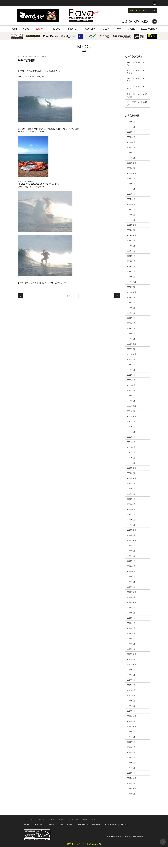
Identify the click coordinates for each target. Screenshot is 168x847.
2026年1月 (131, 158)
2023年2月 (131, 334)
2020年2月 (131, 520)
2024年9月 (131, 240)
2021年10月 (131, 416)
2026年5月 (131, 137)
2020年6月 (131, 499)
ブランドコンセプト (39, 824)
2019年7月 (131, 556)
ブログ (78, 819)
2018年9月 (131, 607)
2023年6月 (131, 313)
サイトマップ (124, 824)
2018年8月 (131, 613)
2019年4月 (131, 571)
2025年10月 (131, 173)
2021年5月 (131, 442)
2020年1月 (131, 525)
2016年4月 (131, 757)
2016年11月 (131, 721)
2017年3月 (131, 701)
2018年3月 (131, 639)
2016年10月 (131, 726)
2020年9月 (131, 483)
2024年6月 (131, 251)
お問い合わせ (96, 824)
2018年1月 (131, 649)
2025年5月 (131, 199)
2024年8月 (131, 246)
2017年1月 (131, 711)
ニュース (33, 819)
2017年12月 (131, 654)
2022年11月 (131, 349)
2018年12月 (131, 592)
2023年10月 (131, 292)
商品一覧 (41, 819)
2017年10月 (131, 664)
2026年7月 (131, 127)
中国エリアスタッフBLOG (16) (137, 79)
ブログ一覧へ (69, 296)
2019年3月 (131, 577)
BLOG (115, 26)
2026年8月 (131, 122)
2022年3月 (131, 390)
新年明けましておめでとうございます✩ (117, 295)
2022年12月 (131, 344)
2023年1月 (131, 339)
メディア (70, 819)
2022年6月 (131, 375)
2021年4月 (131, 447)
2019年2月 (131, 582)
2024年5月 (131, 256)
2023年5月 (131, 318)
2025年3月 (131, 209)
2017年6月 (131, 685)
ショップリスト (51, 819)
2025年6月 (131, 194)
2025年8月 (131, 184)
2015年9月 (131, 794)
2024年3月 (131, 266)
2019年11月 (131, 535)
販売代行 (93, 819)
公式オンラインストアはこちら (142, 10)
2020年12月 (131, 468)
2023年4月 (131, 323)
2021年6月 (131, 437)
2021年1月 (131, 463)
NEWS (22, 26)
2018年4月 (131, 633)
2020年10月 (131, 478)
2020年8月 (131, 489)
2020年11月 (131, 473)
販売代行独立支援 (83, 824)
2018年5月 (131, 628)
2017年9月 (131, 670)
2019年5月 (131, 566)
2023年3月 (131, 328)
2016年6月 (131, 747)
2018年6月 (131, 623)
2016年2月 (131, 768)
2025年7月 (131, 189)
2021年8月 (131, 427)
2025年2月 (131, 215)
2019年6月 (131, 561)
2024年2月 (131, 271)
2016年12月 (131, 716)
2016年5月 (131, 752)
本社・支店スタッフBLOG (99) (137, 103)
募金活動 (51, 824)
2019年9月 (131, 545)
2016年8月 (131, 737)
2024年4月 (131, 261)
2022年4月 (131, 385)
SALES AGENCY (145, 26)
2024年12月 (131, 225)
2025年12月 (131, 163)
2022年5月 (131, 380)
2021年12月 (131, 406)
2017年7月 (131, 680)
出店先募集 (70, 824)
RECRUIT (35, 26)
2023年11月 (131, 287)
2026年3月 (131, 147)
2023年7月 (131, 308)
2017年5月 (131, 690)
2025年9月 (131, 178)
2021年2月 (131, 458)
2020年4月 (131, 509)
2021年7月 (131, 432)
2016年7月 (131, 742)
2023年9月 (131, 297)
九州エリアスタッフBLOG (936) (137, 87)
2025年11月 (131, 168)
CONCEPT (85, 26)
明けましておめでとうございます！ (20, 295)
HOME (13, 26)
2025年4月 (131, 204)
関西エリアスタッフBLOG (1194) (137, 71)
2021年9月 (131, 421)
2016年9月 (131, 732)
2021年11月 (131, 411)
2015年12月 (131, 778)
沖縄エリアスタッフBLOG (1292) (137, 95)
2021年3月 (131, 452)
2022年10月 (131, 354)
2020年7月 (131, 494)
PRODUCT (51, 26)
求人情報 (60, 824)
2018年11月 (131, 597)
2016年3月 (131, 763)
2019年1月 (131, 587)
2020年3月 (131, 514)
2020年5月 (131, 504)
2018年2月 (131, 644)
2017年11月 (131, 659)
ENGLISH (128, 26)
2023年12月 (131, 282)
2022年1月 (131, 401)
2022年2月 (131, 396)
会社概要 (26, 824)
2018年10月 (131, 602)
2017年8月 (131, 675)
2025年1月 (131, 220)
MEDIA (101, 26)
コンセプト (62, 819)
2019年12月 (131, 530)
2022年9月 (131, 359)
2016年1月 (131, 773)
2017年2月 (131, 706)
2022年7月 (131, 370)
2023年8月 (131, 302)
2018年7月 (131, 618)
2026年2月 (131, 153)
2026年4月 (131, 142)
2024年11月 (131, 230)
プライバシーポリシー (110, 824)
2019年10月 (131, 540)
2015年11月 (131, 783)
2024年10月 (131, 235)
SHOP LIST (69, 26)
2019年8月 (131, 551)
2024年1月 (131, 277)
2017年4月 (131, 695)
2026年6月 (131, 132)
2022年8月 (131, 364)
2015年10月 (131, 788)
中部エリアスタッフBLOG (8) (137, 63)
